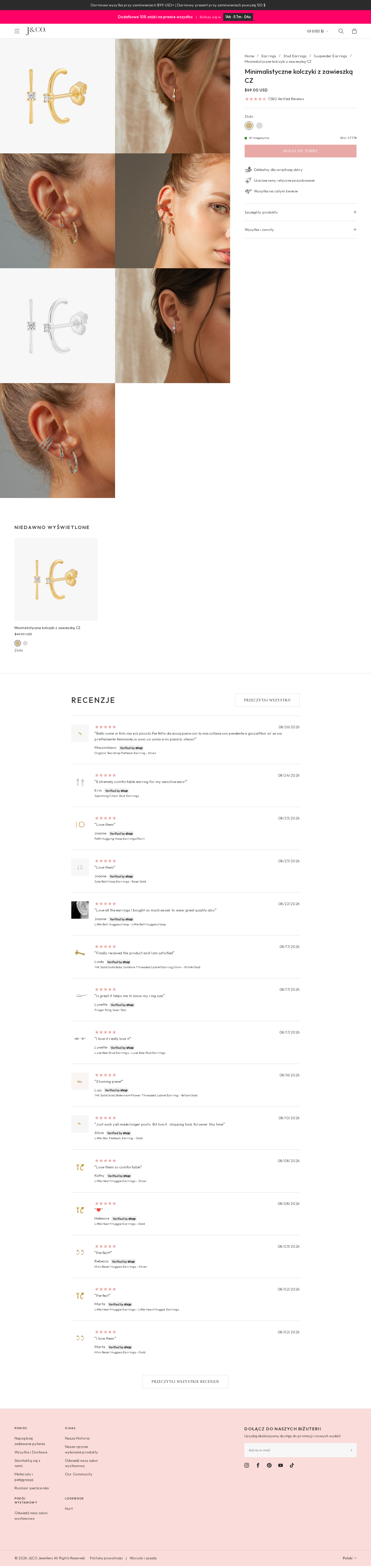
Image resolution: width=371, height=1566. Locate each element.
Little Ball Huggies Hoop (111, 924)
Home (249, 56)
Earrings (268, 56)
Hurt (69, 1508)
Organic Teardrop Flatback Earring (119, 753)
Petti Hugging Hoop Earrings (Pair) (119, 839)
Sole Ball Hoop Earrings (111, 881)
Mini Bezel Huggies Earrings (115, 1266)
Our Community (78, 1474)
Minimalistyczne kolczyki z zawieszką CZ (47, 628)
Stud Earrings (295, 56)
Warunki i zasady (143, 1558)
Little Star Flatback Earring (113, 1138)
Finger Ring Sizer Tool (110, 1010)
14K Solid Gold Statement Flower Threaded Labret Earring (136, 1095)
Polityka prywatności (106, 1558)
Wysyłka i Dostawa (30, 1452)
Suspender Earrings (330, 56)
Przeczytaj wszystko (267, 700)
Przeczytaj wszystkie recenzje (185, 1382)
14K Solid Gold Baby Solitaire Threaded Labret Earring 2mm (137, 967)
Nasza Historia (77, 1438)
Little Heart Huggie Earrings (114, 1181)
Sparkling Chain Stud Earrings (116, 796)
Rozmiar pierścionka (31, 1488)
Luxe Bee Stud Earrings (111, 1053)
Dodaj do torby (300, 151)
